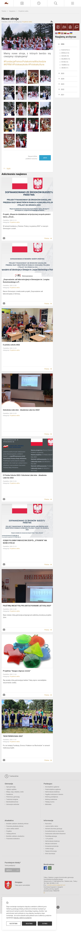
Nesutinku (29, 923)
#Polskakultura (36, 64)
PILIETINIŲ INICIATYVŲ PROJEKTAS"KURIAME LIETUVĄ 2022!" (27, 606)
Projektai (9, 831)
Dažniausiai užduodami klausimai (55, 833)
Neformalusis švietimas (52, 792)
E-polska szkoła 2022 (11, 345)
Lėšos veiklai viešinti (12, 828)
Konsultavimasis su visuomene (54, 831)
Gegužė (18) (65, 56)
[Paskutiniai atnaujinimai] (38, 3)
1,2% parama (49, 838)
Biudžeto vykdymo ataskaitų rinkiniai (17, 823)
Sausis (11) (64, 68)
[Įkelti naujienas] (22, 3)
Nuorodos (48, 823)
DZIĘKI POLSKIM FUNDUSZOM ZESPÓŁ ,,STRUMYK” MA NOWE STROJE (25, 541)
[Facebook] (45, 868)
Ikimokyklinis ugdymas (52, 787)
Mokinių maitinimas (51, 799)
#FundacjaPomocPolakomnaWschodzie (25, 61)
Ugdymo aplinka (11, 789)
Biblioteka (48, 804)
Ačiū (45, 158)
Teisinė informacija (51, 851)
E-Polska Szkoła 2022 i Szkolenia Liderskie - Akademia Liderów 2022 (25, 476)
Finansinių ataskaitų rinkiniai (14, 826)
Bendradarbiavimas (12, 802)
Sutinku (44, 923)
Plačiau (46, 238)
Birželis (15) (65, 53)
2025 (62, 73)
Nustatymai (13, 923)
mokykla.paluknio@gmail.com (56, 885)
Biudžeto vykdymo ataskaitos (15, 836)
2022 (62, 89)
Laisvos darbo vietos (51, 826)
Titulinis (4, 11)
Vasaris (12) (65, 65)
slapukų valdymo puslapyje (23, 918)
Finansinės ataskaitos (13, 838)
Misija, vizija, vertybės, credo (15, 792)
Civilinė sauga (49, 848)
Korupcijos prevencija (51, 846)
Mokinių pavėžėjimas (51, 797)
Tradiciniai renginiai (12, 799)
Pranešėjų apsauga (51, 836)
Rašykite (9, 870)
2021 (62, 95)
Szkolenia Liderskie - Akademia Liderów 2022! (21, 410)
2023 (62, 84)
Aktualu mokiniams (51, 843)
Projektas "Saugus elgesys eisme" (17, 671)
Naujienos (12, 11)
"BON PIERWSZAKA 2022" (13, 736)
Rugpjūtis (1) (65, 50)
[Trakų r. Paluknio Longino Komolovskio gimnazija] (6, 3)
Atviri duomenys (50, 853)
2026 (62, 44)
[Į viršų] (58, 907)
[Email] (49, 868)
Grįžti (8, 169)
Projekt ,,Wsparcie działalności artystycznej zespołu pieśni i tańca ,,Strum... (27, 215)
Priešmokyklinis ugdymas (53, 789)
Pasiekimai (9, 794)
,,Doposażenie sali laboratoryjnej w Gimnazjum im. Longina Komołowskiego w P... (26, 280)
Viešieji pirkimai (11, 833)
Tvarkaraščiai (13, 776)
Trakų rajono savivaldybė (22, 885)
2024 (62, 79)
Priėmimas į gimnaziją (13, 797)
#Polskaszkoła (20, 64)
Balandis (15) (65, 59)
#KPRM (8, 64)
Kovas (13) (64, 62)
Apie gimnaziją (10, 787)
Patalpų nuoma (49, 802)
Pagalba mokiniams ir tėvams (54, 794)
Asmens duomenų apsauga (53, 828)
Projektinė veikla (23, 11)
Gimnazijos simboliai (12, 804)
